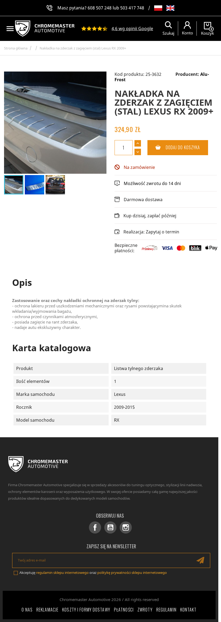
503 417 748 (132, 7)
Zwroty (145, 609)
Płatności (124, 609)
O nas (27, 609)
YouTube (110, 527)
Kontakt (188, 609)
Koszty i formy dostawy (86, 609)
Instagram (125, 527)
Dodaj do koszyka (173, 147)
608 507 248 (100, 7)
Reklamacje (47, 609)
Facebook (95, 527)
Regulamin (166, 609)
